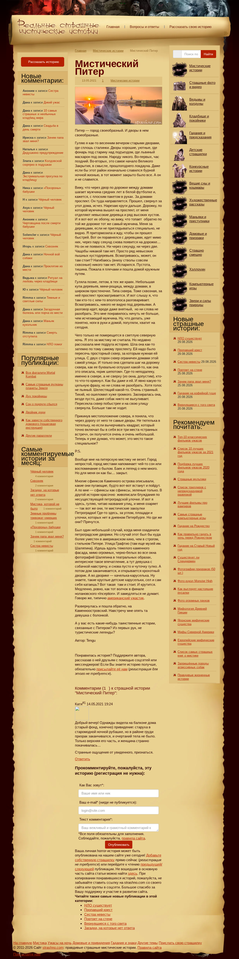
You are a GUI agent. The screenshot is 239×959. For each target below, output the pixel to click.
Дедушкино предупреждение (43, 152)
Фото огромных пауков (194, 600)
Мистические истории (108, 50)
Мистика (40, 943)
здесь (132, 873)
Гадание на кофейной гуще (197, 393)
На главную (22, 943)
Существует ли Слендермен (188, 559)
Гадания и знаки (124, 943)
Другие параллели (39, 435)
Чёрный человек (50, 199)
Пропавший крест (98, 910)
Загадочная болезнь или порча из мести (43, 311)
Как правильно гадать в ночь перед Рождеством (195, 536)
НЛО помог (54, 344)
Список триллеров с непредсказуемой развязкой (192, 491)
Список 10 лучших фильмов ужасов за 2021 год (195, 452)
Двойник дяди (35, 412)
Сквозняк (51, 246)
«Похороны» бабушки (45, 527)
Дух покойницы (36, 396)
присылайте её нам (111, 669)
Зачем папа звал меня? (47, 536)
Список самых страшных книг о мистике (195, 653)
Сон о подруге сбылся (41, 404)
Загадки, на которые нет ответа (109, 928)
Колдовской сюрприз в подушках (42, 162)
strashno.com (52, 947)
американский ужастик (125, 598)
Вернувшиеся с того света (105, 923)
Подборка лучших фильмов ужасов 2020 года (193, 467)
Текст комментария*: (95, 819)
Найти (208, 54)
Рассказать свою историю (190, 27)
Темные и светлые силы (41, 299)
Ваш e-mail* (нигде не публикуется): (107, 802)
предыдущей (151, 864)
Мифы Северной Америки (196, 632)
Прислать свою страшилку (180, 943)
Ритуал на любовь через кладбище (42, 279)
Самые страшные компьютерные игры (192, 516)
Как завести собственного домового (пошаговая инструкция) (44, 423)
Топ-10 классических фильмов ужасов (192, 438)
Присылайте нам (26, 954)
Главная (113, 27)
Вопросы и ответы (144, 27)
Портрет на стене (98, 919)
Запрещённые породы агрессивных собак (193, 665)
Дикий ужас (52, 102)
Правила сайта (149, 947)
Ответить (82, 759)
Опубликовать (118, 844)
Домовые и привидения (91, 943)
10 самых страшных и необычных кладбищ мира (40, 114)
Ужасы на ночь (60, 943)
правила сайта (133, 838)
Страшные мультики (192, 479)
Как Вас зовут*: (91, 785)
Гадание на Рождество (194, 526)
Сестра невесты (97, 914)
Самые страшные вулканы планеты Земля (44, 386)
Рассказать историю (43, 62)
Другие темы (147, 943)
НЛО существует (98, 905)
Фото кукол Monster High (195, 581)
